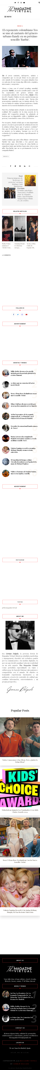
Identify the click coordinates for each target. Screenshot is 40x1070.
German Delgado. (21, 1064)
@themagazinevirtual (9, 608)
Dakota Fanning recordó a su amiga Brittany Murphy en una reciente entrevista (23, 450)
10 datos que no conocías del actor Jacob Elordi (21, 1018)
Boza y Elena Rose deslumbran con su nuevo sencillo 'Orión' (24, 394)
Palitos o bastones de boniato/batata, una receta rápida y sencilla (23, 473)
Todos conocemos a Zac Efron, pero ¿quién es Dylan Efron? (20, 761)
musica (20, 26)
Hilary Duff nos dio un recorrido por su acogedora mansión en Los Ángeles (24, 405)
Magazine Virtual (28, 1061)
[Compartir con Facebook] (10, 166)
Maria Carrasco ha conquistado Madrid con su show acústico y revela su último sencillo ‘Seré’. (23, 439)
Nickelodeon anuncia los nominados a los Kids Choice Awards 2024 (20, 811)
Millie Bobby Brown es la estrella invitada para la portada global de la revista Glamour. (23, 373)
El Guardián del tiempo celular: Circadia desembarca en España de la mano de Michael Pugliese (24, 462)
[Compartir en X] (15, 166)
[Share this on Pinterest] (20, 166)
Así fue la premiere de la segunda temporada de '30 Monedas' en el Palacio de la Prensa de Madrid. (22, 416)
